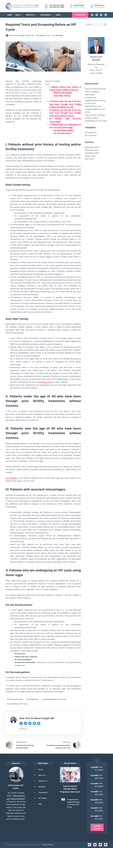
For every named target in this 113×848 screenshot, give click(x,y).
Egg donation (11, 478)
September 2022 (92, 153)
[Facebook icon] (21, 723)
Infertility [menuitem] (30, 15)
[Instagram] (101, 15)
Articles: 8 (23, 728)
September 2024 (92, 147)
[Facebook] (92, 15)
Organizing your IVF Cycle (96, 121)
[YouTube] (105, 15)
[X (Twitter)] (96, 15)
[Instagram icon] (38, 723)
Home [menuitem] (9, 15)
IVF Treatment (58, 35)
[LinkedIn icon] (25, 723)
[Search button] (105, 24)
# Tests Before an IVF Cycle (17, 704)
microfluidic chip (44, 382)
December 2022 (92, 150)
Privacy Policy (47, 845)
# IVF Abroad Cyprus (14, 699)
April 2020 (89, 159)
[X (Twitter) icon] (34, 723)
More (58, 15)
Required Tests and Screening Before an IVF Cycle (95, 109)
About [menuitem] (18, 15)
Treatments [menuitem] (45, 15)
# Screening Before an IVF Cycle (54, 699)
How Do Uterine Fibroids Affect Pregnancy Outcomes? (95, 92)
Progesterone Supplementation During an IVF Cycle (95, 100)
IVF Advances (90, 132)
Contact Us (80, 15)
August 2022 (90, 156)
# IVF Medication (32, 699)
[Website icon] (30, 723)
